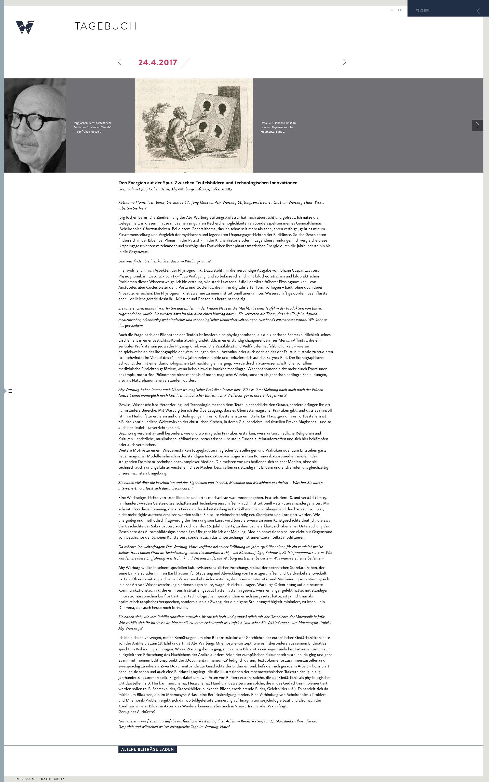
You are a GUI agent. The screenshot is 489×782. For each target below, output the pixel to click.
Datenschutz (52, 779)
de (392, 10)
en (400, 10)
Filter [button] (422, 11)
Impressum (25, 779)
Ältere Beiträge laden (147, 750)
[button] (2, 391)
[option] (69, 125)
